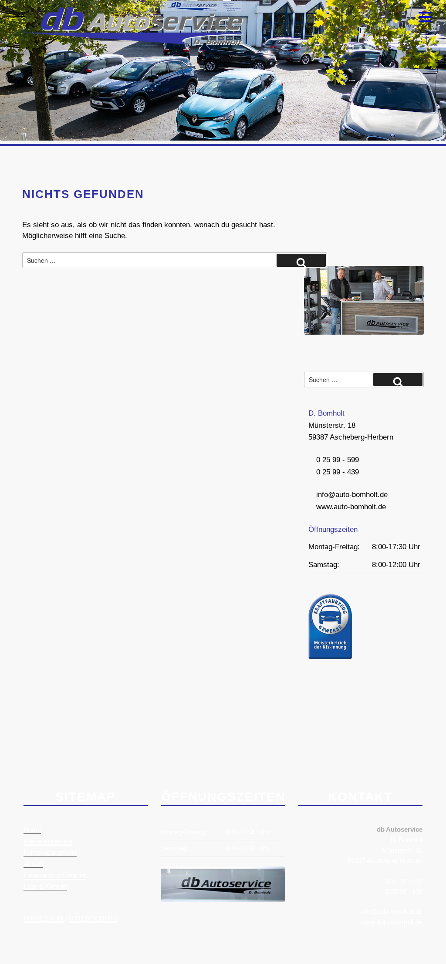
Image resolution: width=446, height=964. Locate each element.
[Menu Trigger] (425, 16)
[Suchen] (301, 260)
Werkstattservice (48, 841)
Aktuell (33, 863)
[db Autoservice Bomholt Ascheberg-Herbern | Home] (132, 43)
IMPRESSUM (44, 918)
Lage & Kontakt (45, 886)
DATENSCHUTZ (93, 918)
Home (32, 829)
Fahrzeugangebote (50, 852)
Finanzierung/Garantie (55, 875)
